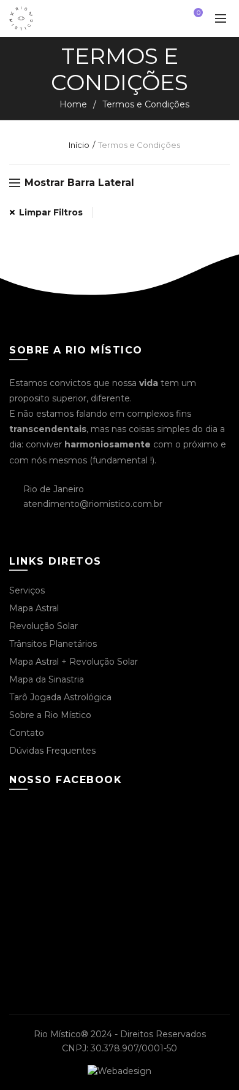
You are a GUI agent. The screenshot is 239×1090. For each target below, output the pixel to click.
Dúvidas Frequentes (52, 750)
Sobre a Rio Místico (50, 715)
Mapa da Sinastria (46, 679)
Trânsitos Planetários (53, 643)
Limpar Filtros (51, 212)
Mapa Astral (34, 608)
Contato (26, 732)
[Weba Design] (119, 1070)
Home (73, 104)
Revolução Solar (43, 626)
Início (79, 145)
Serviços (27, 590)
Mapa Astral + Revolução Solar (73, 661)
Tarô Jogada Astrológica (60, 697)
